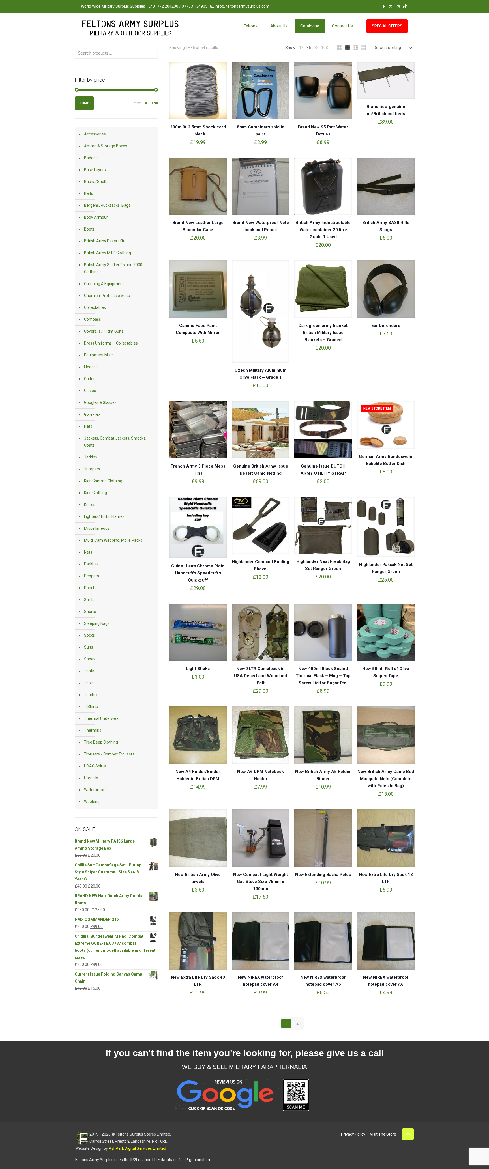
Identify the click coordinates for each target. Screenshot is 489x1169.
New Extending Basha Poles (323, 874)
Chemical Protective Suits (107, 295)
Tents (89, 671)
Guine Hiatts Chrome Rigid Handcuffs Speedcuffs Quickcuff (197, 573)
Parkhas (91, 564)
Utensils (91, 778)
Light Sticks (198, 668)
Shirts (89, 599)
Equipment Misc (98, 355)
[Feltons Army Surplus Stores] (130, 29)
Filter (84, 103)
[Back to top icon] (408, 1134)
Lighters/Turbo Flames (104, 516)
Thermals (92, 730)
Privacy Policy (353, 1134)
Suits (88, 647)
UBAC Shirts (95, 766)
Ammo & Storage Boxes (105, 146)
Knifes (89, 504)
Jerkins (90, 457)
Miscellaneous (97, 528)
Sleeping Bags (97, 623)
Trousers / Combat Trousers (109, 754)
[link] (301, 47)
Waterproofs (95, 789)
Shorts (90, 611)
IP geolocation (197, 1159)
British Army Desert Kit (104, 241)
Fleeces (91, 367)
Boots (89, 229)
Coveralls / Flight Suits (103, 331)
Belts (88, 193)
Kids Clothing (95, 492)
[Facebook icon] (383, 6)
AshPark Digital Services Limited (137, 1148)
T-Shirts (91, 706)
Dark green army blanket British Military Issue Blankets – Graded (323, 332)
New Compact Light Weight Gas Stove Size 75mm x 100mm (260, 881)
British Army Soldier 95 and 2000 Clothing (113, 268)
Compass (92, 319)
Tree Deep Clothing (101, 742)
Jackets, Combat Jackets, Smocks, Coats (115, 441)
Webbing (92, 801)
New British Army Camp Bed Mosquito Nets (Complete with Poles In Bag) (385, 778)
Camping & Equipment (104, 283)
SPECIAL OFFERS (387, 26)
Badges (91, 158)
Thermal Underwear (102, 718)
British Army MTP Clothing (107, 253)
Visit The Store (383, 1134)
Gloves (90, 390)
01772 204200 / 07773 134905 (180, 6)
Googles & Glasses (100, 402)
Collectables (95, 307)
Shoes (89, 659)
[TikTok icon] (405, 6)
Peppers (91, 576)
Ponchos (92, 587)
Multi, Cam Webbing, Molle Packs (113, 540)
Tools (89, 683)
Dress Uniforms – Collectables (111, 343)
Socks (89, 635)
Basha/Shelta (96, 181)
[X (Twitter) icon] (391, 6)
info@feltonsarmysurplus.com (242, 6)
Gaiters (90, 378)
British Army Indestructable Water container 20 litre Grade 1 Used (323, 229)
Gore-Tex (92, 414)
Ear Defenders (385, 325)
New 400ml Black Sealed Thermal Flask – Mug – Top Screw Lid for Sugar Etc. (323, 675)
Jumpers (92, 469)
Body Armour (96, 217)
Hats (88, 426)
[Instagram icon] (398, 6)
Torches (91, 694)
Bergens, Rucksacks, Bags (107, 205)
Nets (88, 552)
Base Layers (95, 169)
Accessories (95, 134)
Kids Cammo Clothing (103, 481)
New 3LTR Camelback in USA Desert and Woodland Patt (260, 675)
